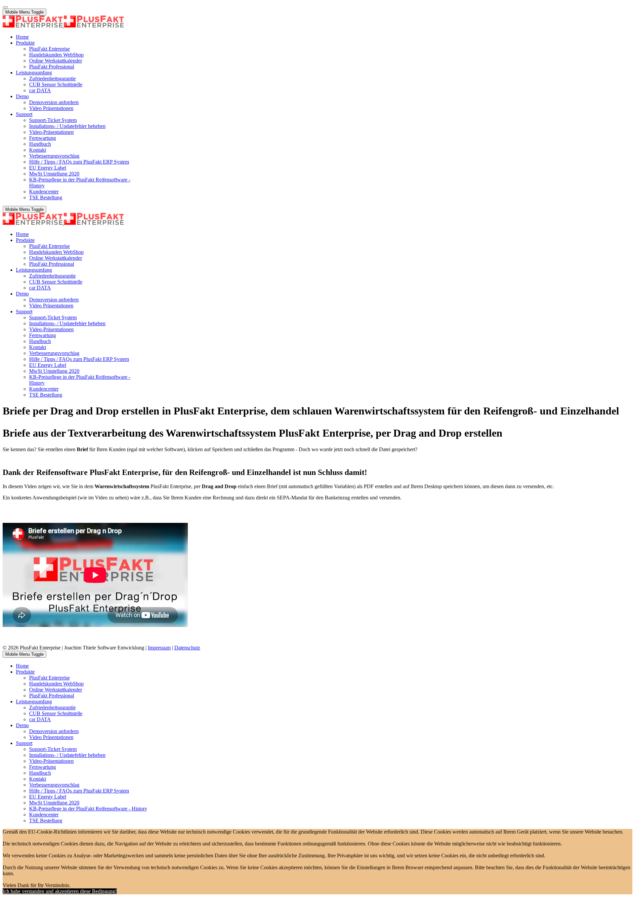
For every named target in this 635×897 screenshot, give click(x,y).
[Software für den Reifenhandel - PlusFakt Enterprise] (63, 25)
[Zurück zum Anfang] (5, 7)
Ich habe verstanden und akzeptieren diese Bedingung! (60, 891)
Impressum (159, 647)
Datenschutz (187, 647)
